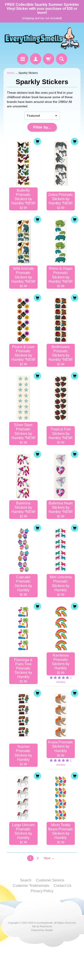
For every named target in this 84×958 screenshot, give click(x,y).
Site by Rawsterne (42, 926)
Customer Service (50, 880)
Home (10, 73)
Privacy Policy (42, 891)
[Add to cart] (37, 141)
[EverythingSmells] (42, 38)
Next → (49, 858)
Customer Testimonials (31, 885)
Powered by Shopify (42, 930)
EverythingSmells (43, 922)
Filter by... (42, 127)
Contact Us (62, 885)
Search (25, 880)
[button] (60, 677)
